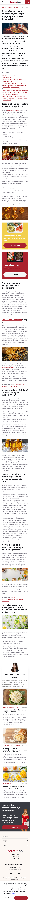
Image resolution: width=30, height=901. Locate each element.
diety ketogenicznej (13, 110)
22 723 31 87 (16, 857)
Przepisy (4, 8)
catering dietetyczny (8, 367)
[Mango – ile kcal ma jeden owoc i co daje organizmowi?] (15, 783)
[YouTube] (19, 873)
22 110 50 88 (16, 859)
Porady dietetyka (13, 8)
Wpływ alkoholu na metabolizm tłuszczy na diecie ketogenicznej (15, 93)
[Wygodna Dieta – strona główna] (15, 2)
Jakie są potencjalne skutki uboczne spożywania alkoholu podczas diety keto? (15, 90)
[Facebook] (11, 873)
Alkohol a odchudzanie (12, 320)
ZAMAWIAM (15, 245)
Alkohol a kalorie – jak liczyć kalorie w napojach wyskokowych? (14, 86)
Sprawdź (15, 275)
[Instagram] (15, 873)
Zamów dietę (15, 827)
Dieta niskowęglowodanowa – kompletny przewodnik (12, 599)
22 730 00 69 (15, 855)
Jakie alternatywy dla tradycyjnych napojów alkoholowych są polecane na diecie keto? (15, 98)
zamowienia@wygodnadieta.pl (16, 862)
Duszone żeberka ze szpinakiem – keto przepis (13, 385)
